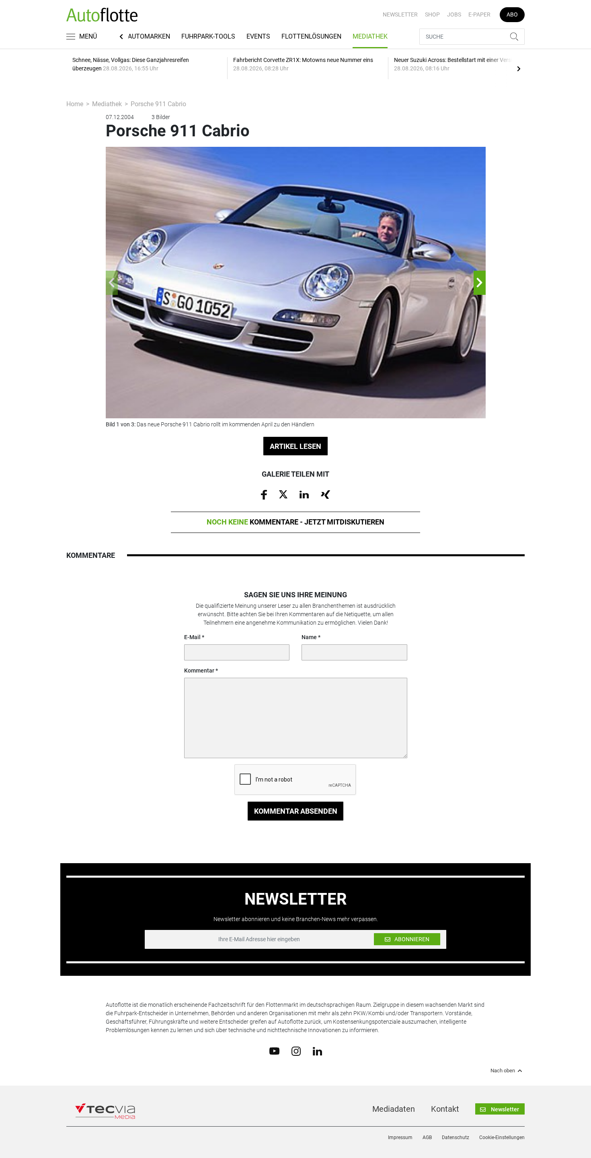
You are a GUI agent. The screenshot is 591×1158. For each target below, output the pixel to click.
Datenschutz (455, 1137)
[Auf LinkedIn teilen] (304, 494)
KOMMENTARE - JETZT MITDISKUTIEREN (295, 522)
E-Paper (479, 14)
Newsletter (400, 14)
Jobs (454, 14)
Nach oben (502, 1071)
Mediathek (370, 36)
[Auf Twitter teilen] (283, 494)
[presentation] (519, 68)
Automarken (149, 36)
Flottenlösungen (311, 36)
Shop (432, 14)
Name (309, 637)
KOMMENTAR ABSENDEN (295, 811)
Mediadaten (393, 1109)
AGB (427, 1137)
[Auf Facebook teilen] (264, 494)
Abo (512, 14)
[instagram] (296, 1050)
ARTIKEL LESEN (295, 446)
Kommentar (199, 670)
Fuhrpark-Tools (208, 36)
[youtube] (274, 1050)
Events (258, 36)
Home (74, 104)
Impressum (400, 1137)
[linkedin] (317, 1050)
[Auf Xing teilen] (325, 494)
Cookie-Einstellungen (502, 1137)
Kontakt (445, 1109)
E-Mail (192, 637)
